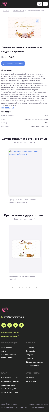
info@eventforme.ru (14, 317)
